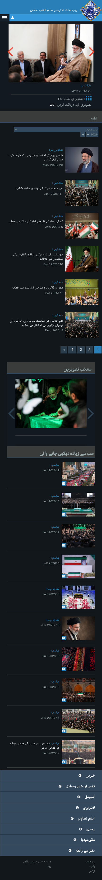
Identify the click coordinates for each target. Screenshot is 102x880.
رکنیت (92, 866)
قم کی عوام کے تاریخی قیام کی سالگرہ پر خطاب (36, 221)
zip (53, 105)
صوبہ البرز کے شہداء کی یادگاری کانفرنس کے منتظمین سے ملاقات (38, 256)
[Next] (63, 349)
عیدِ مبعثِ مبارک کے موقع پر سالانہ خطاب (39, 188)
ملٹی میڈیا (88, 840)
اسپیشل (89, 797)
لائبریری (89, 807)
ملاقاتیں (86, 85)
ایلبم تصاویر (86, 818)
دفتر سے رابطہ (85, 850)
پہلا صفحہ (90, 862)
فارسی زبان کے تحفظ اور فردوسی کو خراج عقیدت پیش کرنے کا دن (35, 157)
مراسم (55, 465)
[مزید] (88, 99)
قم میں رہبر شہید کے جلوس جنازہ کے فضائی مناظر (34, 745)
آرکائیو (92, 871)
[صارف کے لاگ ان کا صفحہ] (12, 17)
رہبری (90, 829)
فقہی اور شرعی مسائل (80, 786)
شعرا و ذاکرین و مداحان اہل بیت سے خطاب (37, 287)
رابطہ (49, 866)
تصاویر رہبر (57, 150)
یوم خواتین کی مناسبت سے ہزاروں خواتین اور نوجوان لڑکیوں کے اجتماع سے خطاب (36, 322)
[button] (4, 17)
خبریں (90, 775)
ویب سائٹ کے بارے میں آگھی (37, 862)
